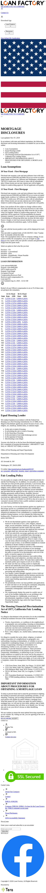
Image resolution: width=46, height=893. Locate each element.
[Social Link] (23, 877)
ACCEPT (15, 718)
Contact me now (10, 737)
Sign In (3, 38)
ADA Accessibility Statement (15, 818)
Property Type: (6, 271)
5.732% (13, 301)
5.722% (13, 324)
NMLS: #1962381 (11, 801)
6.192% (24, 322)
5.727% (13, 303)
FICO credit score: (7, 269)
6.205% (24, 298)
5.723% (13, 308)
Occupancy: (5, 273)
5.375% (7, 298)
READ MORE (6, 718)
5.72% (13, 298)
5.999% (19, 298)
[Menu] (2, 116)
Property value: (6, 267)
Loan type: (4, 279)
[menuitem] (10, 25)
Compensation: (6, 275)
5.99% (19, 322)
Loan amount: (5, 265)
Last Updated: (5, 281)
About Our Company (12, 792)
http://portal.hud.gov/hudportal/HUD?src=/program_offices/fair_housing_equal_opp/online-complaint (22, 470)
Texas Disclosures (11, 813)
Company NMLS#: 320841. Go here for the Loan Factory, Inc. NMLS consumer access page (25, 807)
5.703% (13, 322)
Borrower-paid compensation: (11, 277)
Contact (7, 796)
